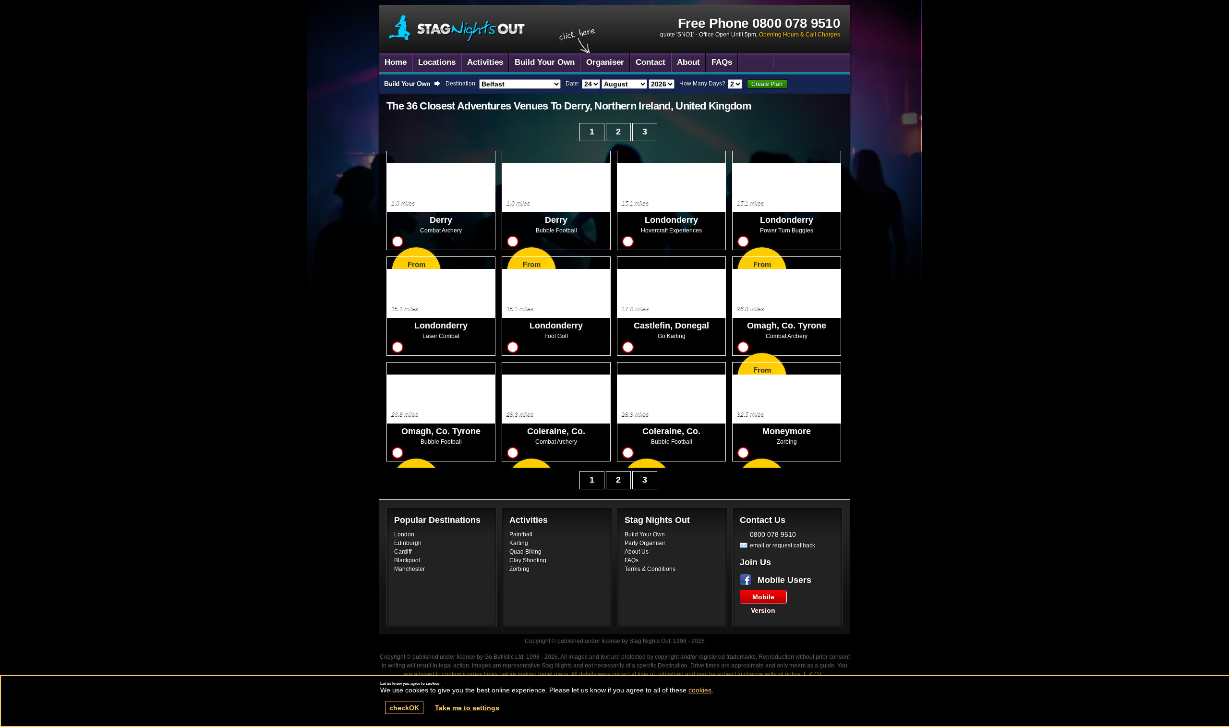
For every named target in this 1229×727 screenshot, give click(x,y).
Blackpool (407, 560)
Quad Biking (525, 551)
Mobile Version (763, 598)
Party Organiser (645, 543)
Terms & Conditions (650, 569)
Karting (518, 543)
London (404, 534)
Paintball (520, 534)
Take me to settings (467, 708)
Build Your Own (645, 534)
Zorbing (519, 569)
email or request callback (782, 545)
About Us (637, 551)
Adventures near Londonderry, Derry (457, 28)
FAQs (632, 560)
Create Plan (767, 84)
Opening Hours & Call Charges (799, 34)
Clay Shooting (527, 560)
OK (404, 708)
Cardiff (402, 551)
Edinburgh (408, 543)
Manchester (409, 569)
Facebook (747, 580)
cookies (699, 690)
